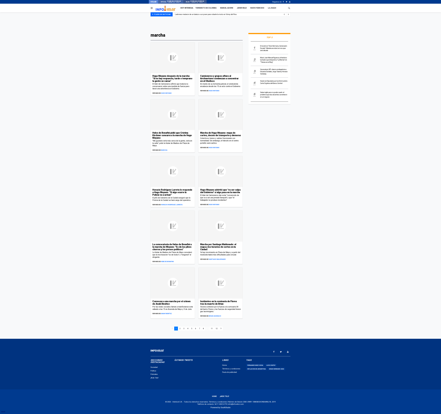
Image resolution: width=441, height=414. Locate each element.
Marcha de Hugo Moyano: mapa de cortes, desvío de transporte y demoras (220, 134)
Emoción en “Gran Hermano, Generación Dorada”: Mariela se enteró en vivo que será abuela (273, 48)
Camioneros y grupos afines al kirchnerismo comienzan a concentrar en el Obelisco (219, 78)
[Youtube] (289, 2)
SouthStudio (225, 407)
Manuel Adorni (226, 8)
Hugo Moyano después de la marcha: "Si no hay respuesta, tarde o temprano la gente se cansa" (172, 78)
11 (212, 329)
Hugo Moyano (166, 93)
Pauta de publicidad (229, 372)
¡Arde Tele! (154, 378)
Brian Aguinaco (215, 316)
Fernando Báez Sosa (255, 365)
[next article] (284, 14)
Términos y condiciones (231, 369)
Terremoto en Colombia (205, 8)
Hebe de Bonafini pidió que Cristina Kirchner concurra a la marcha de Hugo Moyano (172, 135)
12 (217, 329)
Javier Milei (242, 8)
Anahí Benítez (166, 313)
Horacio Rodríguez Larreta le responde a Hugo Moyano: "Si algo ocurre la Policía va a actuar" (172, 192)
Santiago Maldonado (217, 259)
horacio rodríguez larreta (171, 205)
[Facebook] (283, 2)
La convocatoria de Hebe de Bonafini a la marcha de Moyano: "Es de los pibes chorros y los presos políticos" (172, 247)
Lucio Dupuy (271, 365)
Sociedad (154, 367)
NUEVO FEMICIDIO (257, 8)
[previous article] (288, 14)
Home (224, 365)
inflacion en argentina (256, 369)
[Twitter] (286, 2)
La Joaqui (272, 8)
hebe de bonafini (167, 261)
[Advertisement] (220, 24)
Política (153, 371)
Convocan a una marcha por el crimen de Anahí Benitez (171, 302)
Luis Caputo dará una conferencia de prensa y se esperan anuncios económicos (205, 14)
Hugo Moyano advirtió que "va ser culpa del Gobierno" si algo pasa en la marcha (220, 191)
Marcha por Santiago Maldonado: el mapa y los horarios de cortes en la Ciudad (218, 247)
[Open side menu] (152, 8)
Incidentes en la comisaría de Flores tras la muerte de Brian (218, 302)
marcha (164, 150)
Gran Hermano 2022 (276, 369)
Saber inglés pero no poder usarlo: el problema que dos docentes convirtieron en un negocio (273, 94)
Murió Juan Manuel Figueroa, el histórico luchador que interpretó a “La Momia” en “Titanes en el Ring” (273, 60)
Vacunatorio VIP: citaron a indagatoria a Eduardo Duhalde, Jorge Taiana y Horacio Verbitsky (274, 71)
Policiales (154, 374)
